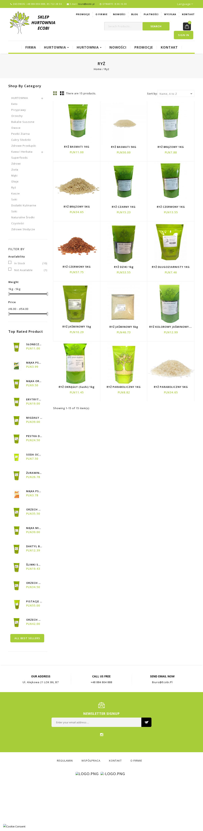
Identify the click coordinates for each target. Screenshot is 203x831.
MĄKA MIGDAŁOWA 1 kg (34, 528)
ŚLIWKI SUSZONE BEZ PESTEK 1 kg (34, 564)
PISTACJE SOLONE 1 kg (34, 601)
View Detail (75, 127)
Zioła (14, 169)
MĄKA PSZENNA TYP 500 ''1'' (34, 491)
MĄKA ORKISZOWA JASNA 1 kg (34, 381)
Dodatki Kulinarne (23, 205)
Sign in (183, 35)
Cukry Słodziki (21, 139)
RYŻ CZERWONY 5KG (77, 266)
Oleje (15, 181)
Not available (30, 270)
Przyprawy (18, 110)
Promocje (83, 14)
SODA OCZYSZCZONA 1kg (34, 454)
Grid (55, 93)
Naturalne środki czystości (23, 220)
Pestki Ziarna (20, 134)
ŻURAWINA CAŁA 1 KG (34, 473)
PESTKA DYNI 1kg (34, 436)
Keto (14, 104)
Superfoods (19, 157)
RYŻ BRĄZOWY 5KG (77, 206)
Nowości (119, 14)
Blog (134, 14)
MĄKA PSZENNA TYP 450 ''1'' (34, 362)
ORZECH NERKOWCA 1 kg (34, 619)
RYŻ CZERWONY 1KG (171, 207)
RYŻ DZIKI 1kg (124, 267)
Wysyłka (170, 14)
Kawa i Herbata (22, 151)
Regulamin (65, 760)
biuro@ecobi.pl (86, 4)
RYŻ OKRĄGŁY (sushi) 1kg (77, 387)
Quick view (84, 127)
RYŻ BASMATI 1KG (76, 146)
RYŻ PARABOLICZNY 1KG (124, 387)
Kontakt (188, 14)
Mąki (14, 175)
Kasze (15, 193)
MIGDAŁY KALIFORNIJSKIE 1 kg (34, 417)
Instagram (101, 734)
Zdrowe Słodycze (23, 229)
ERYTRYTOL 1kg (34, 399)
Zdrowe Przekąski (23, 145)
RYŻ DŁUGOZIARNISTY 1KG (171, 267)
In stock (30, 263)
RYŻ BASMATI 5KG (123, 147)
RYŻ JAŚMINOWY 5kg (123, 327)
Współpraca (90, 760)
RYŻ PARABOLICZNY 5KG (171, 387)
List (62, 93)
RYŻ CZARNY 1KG (124, 207)
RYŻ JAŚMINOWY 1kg (76, 326)
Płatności (151, 14)
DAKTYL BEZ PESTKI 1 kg (34, 546)
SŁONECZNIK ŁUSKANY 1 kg (34, 344)
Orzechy (17, 116)
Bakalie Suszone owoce (22, 125)
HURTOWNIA (19, 98)
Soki (14, 199)
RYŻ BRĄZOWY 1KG (171, 147)
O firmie (102, 14)
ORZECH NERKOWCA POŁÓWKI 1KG (34, 583)
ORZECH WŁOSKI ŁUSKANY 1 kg (34, 509)
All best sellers (27, 638)
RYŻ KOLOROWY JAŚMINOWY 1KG (172, 327)
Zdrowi (16, 163)
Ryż (13, 187)
